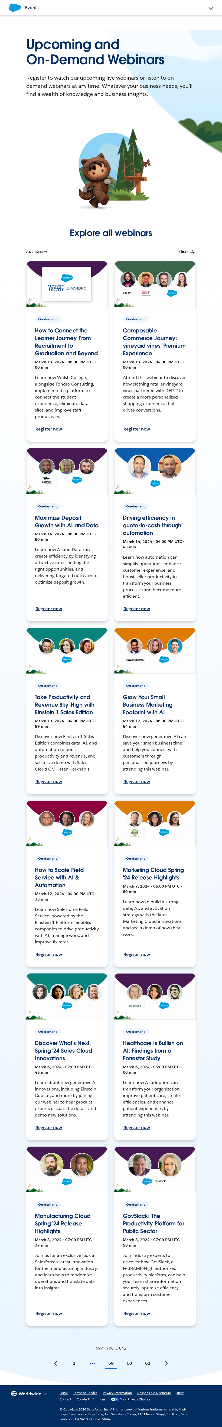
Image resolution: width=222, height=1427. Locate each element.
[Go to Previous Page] (56, 1363)
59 (111, 1363)
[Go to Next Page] (166, 1363)
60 (129, 1363)
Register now (48, 429)
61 (148, 1363)
